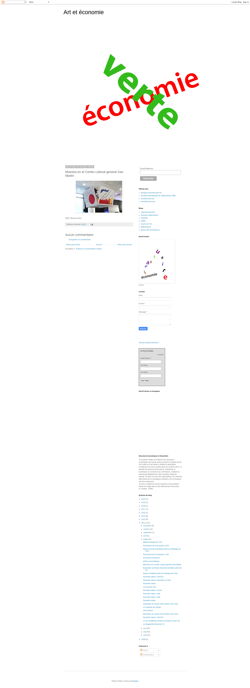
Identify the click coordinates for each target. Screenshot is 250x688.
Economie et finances (151, 558)
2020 (143, 499)
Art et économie (84, 12)
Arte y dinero (148, 611)
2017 (143, 509)
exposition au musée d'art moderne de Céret (160, 604)
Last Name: (144, 372)
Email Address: (145, 358)
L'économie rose (149, 587)
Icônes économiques (151, 561)
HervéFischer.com (148, 202)
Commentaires (148, 655)
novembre (147, 526)
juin (145, 628)
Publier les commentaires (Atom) (89, 249)
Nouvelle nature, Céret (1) (153, 617)
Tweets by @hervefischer (148, 343)
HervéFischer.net (147, 199)
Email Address (146, 168)
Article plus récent (73, 245)
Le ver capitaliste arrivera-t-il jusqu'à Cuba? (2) (161, 621)
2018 (143, 506)
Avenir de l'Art (146, 224)
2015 (143, 513)
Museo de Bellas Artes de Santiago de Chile (160, 573)
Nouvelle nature (149, 584)
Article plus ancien (124, 245)
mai (145, 632)
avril (145, 635)
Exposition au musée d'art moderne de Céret (160, 614)
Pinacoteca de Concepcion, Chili (156, 546)
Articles (145, 650)
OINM (143, 221)
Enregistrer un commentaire (80, 240)
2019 (143, 502)
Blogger (135, 681)
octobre (146, 529)
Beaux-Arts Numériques (150, 230)
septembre (147, 532)
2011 (143, 523)
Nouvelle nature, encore (152, 590)
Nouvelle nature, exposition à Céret (157, 580)
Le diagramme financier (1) (153, 624)
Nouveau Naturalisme (149, 215)
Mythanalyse (146, 227)
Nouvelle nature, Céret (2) (153, 577)
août (145, 536)
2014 (143, 516)
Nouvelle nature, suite (151, 594)
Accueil (99, 245)
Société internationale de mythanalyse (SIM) (158, 196)
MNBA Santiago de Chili (152, 542)
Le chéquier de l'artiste (152, 607)
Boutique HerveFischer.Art (151, 193)
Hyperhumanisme (148, 212)
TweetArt (144, 218)
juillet (145, 539)
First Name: (144, 365)
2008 (143, 639)
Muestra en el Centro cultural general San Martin (162, 565)
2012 (143, 519)
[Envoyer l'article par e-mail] (91, 224)
